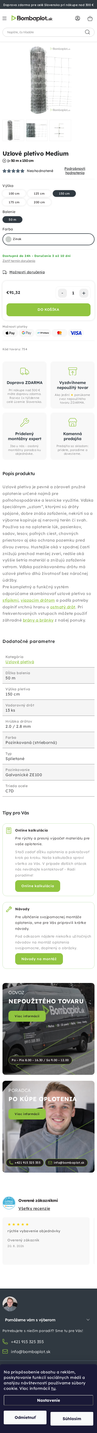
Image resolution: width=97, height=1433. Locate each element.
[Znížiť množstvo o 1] (62, 293)
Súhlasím (72, 1418)
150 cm (64, 193)
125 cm (39, 193)
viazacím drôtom (38, 600)
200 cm (39, 202)
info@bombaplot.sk (69, 1162)
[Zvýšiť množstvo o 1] (83, 293)
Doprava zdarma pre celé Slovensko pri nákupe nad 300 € (48, 5)
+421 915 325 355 (28, 1162)
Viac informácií (27, 1016)
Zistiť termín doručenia (18, 261)
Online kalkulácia (37, 886)
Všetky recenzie (34, 1208)
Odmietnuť (25, 1417)
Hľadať (88, 32)
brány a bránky (38, 620)
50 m (12, 219)
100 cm (14, 193)
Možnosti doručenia (27, 272)
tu (53, 1388)
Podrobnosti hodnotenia (74, 171)
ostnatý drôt (62, 606)
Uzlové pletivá (19, 661)
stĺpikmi (10, 600)
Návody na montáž (39, 959)
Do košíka (48, 309)
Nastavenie (48, 1400)
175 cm (14, 202)
